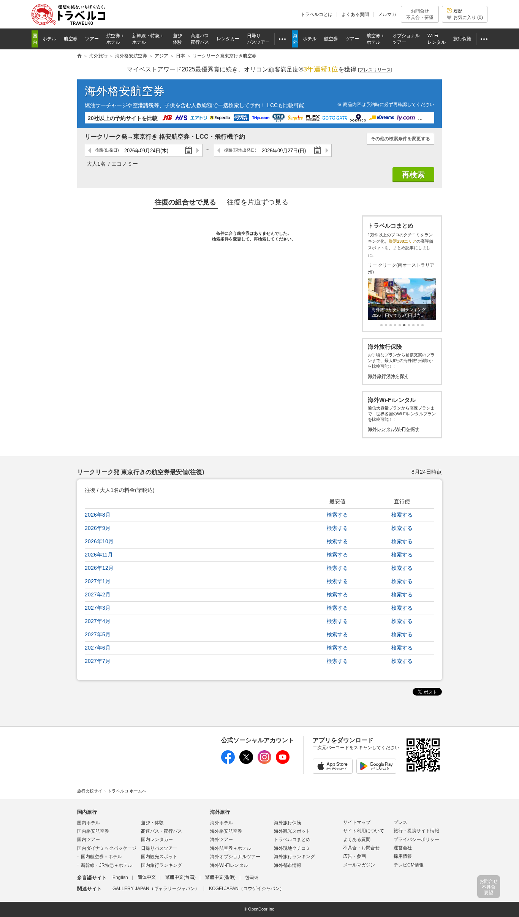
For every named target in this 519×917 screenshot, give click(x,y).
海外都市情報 (287, 865)
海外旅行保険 (287, 822)
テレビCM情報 (409, 865)
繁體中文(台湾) (180, 877)
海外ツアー (221, 839)
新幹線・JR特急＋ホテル (106, 865)
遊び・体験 (152, 822)
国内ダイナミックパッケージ (106, 848)
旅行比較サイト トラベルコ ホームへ (111, 791)
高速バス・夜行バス (161, 831)
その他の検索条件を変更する (400, 138)
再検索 (413, 175)
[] (375, 70)
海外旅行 (220, 812)
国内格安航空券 (93, 831)
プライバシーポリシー (416, 839)
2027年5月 (98, 634)
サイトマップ (356, 822)
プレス (400, 822)
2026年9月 (98, 528)
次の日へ (197, 150)
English (120, 877)
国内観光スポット (159, 856)
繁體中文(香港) (220, 877)
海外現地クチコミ (292, 848)
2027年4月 (98, 621)
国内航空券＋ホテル (101, 856)
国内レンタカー (157, 839)
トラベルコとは (316, 14)
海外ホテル (221, 822)
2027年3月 (98, 608)
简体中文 (147, 877)
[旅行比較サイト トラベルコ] (79, 56)
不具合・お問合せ (361, 848)
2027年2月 (98, 594)
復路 (240, 150)
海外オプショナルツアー (235, 856)
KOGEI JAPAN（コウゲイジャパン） (246, 888)
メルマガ (387, 14)
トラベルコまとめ (292, 839)
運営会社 (403, 848)
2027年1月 (98, 581)
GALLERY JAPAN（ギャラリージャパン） (155, 888)
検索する (337, 515)
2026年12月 (99, 568)
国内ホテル (88, 822)
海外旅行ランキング (294, 856)
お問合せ (420, 14)
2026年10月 (99, 541)
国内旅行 (87, 812)
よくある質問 (355, 14)
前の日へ (90, 150)
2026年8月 (98, 515)
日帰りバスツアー (159, 848)
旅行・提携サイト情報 (416, 830)
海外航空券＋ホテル (230, 848)
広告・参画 (354, 856)
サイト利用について (363, 830)
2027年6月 (98, 648)
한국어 (252, 877)
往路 (107, 150)
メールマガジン (359, 865)
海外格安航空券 (125, 91)
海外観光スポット (292, 831)
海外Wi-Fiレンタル (229, 865)
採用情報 (403, 856)
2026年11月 (99, 555)
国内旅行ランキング (161, 865)
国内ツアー (88, 839)
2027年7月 (98, 661)
